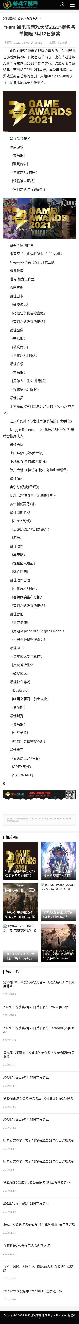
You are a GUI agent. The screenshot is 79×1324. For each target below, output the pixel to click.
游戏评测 (32, 18)
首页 (21, 18)
